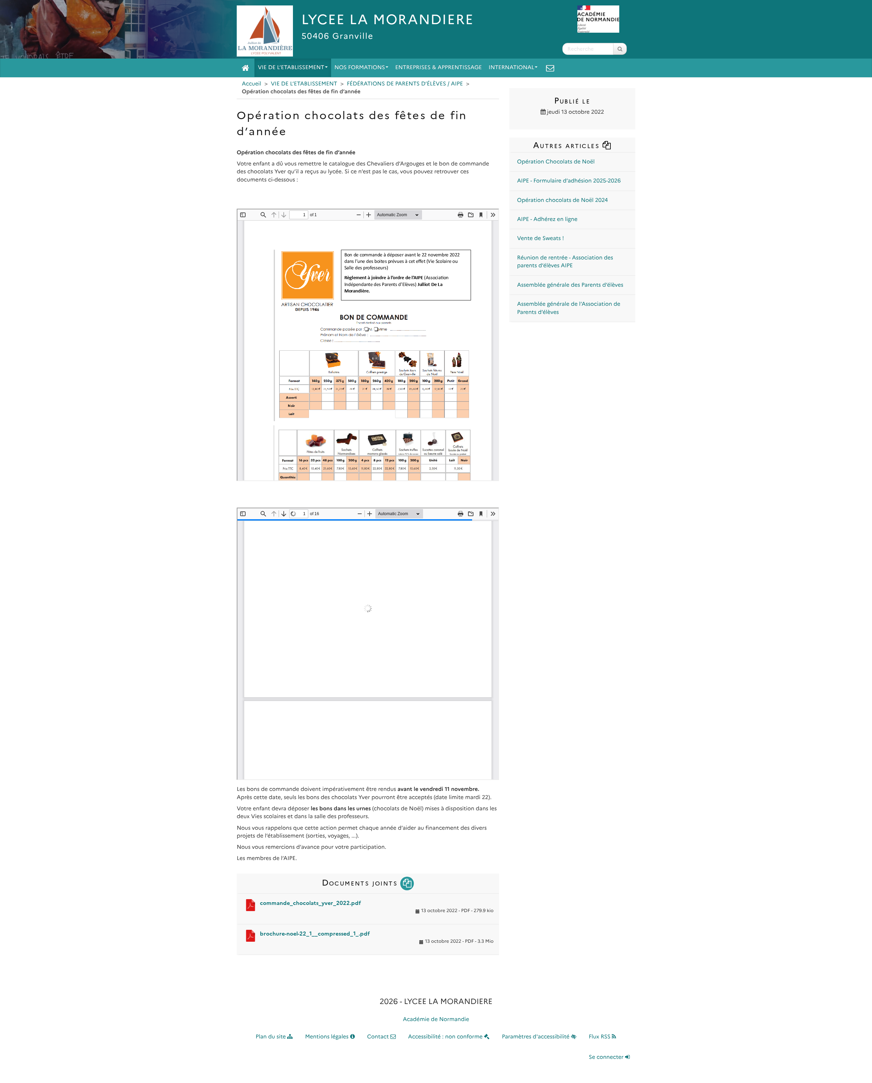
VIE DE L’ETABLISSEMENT (291, 67)
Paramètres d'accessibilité (536, 1037)
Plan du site (271, 1037)
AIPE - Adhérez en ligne (547, 219)
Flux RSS (600, 1037)
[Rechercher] (620, 49)
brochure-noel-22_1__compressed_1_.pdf (315, 933)
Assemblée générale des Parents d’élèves (570, 285)
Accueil (251, 84)
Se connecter (607, 1057)
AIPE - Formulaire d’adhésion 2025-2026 (569, 181)
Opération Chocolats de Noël (556, 162)
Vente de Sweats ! (540, 238)
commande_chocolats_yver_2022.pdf (310, 903)
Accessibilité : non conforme (446, 1037)
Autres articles (567, 145)
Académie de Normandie (436, 1019)
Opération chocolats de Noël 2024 (562, 200)
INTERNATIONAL (511, 67)
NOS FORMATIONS (359, 67)
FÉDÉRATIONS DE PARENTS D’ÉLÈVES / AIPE (405, 84)
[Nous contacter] (550, 68)
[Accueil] (245, 68)
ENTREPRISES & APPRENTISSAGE (438, 67)
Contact (378, 1037)
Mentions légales (327, 1037)
